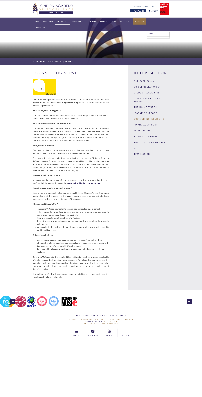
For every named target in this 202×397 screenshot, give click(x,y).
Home (35, 61)
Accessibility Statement (93, 319)
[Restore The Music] (69, 301)
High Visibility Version (121, 319)
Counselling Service (62, 61)
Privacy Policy (91, 324)
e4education (110, 321)
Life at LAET (45, 61)
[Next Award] (189, 301)
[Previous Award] (12, 301)
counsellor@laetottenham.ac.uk (84, 183)
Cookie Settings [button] (110, 324)
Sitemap (73, 319)
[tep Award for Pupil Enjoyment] (42, 301)
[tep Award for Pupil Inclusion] (54, 301)
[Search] (166, 33)
